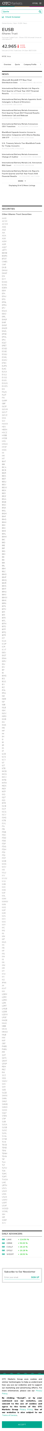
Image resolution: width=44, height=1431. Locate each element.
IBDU (4, 481)
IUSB (4, 861)
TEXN (4, 1156)
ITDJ (3, 855)
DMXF (4, 273)
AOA (4, 235)
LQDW (5, 1014)
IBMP (4, 577)
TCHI (4, 1142)
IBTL (4, 620)
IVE (3, 869)
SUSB (4, 1127)
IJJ (2, 739)
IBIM (4, 568)
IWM (4, 898)
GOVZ (4, 415)
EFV (3, 308)
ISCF (4, 809)
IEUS (4, 681)
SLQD (4, 1092)
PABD (4, 1046)
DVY (4, 279)
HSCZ (4, 432)
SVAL (4, 1136)
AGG (4, 227)
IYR (3, 968)
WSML (5, 1211)
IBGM (4, 513)
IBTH (4, 609)
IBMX (4, 600)
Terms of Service (9, 1415)
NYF (3, 1040)
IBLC (4, 571)
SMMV (5, 1107)
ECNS (4, 285)
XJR (3, 1217)
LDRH (4, 1000)
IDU (3, 664)
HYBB (4, 435)
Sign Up (35, 1277)
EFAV (4, 296)
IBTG (4, 606)
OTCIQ (35, 3)
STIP (4, 1118)
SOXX (4, 1110)
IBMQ (4, 580)
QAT (4, 1055)
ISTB (4, 820)
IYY (3, 977)
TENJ (4, 1150)
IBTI (3, 612)
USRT (4, 1202)
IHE (3, 728)
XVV (4, 1223)
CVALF (10, 1247)
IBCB (4, 470)
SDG (4, 1078)
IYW (4, 974)
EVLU (4, 374)
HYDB (4, 438)
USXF (4, 1205)
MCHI (4, 1029)
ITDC (4, 835)
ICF (3, 638)
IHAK (4, 725)
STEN (4, 1116)
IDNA (4, 658)
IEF (3, 670)
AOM (4, 241)
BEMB (4, 253)
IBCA (4, 467)
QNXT (4, 1061)
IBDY (4, 493)
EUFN (4, 366)
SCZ (4, 1075)
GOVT (4, 412)
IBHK (4, 531)
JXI (3, 985)
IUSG (4, 864)
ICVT (4, 649)
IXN (3, 936)
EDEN (4, 287)
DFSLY (9, 1250)
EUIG (4, 368)
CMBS (4, 261)
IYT (3, 971)
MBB (4, 1026)
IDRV (4, 661)
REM (4, 1066)
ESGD (4, 348)
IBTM (4, 623)
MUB (4, 1034)
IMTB (4, 780)
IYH (3, 956)
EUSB (20, 23)
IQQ (3, 800)
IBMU (4, 591)
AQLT (4, 247)
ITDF (4, 843)
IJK (3, 742)
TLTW (4, 1168)
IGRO (4, 716)
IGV (3, 722)
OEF (4, 1043)
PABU (4, 1049)
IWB (4, 884)
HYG (4, 441)
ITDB (4, 832)
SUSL (4, 1133)
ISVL (4, 823)
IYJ (3, 959)
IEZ (3, 687)
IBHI (3, 525)
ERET (4, 345)
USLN (4, 1197)
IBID (3, 542)
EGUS (4, 311)
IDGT (4, 655)
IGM (3, 710)
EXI (3, 389)
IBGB (4, 502)
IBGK (4, 507)
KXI (3, 991)
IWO (4, 907)
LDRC (4, 997)
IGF (3, 701)
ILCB (4, 754)
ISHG (4, 817)
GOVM (5, 409)
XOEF (4, 1220)
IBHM (4, 536)
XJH (3, 1214)
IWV (4, 919)
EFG (3, 299)
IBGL (4, 510)
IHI (3, 733)
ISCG (4, 812)
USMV (5, 1200)
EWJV (4, 380)
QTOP (4, 1063)
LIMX (9, 1239)
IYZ (3, 979)
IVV (3, 875)
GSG (4, 418)
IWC (4, 887)
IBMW (4, 597)
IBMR (4, 583)
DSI (3, 276)
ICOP (4, 644)
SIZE (4, 1089)
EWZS (5, 386)
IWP (4, 910)
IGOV (4, 713)
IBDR (4, 473)
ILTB (4, 768)
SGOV (4, 1081)
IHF (3, 730)
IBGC (4, 505)
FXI (3, 397)
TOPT (4, 1176)
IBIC (3, 539)
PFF (3, 1052)
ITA (3, 826)
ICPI (3, 646)
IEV (3, 684)
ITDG (4, 846)
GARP (4, 400)
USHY (4, 1191)
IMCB (4, 771)
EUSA (4, 371)
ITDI (3, 852)
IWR (4, 913)
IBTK (4, 618)
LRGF (4, 1017)
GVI (3, 421)
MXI (3, 1037)
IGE (3, 696)
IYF (3, 950)
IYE (3, 948)
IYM (3, 965)
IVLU (4, 872)
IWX (4, 922)
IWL (3, 895)
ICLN (4, 641)
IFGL (4, 690)
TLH (3, 1162)
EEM (4, 290)
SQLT (4, 1113)
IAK (3, 455)
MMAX (5, 1032)
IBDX (4, 490)
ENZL (4, 331)
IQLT (4, 797)
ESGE (4, 351)
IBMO (4, 574)
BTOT (4, 258)
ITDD (4, 838)
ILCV (4, 759)
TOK (4, 1171)
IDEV (4, 652)
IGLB (4, 707)
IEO (3, 678)
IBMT (4, 589)
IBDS (4, 476)
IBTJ (3, 615)
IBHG (4, 519)
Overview (7, 64)
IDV (3, 667)
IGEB (4, 699)
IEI (3, 673)
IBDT (4, 479)
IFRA (4, 693)
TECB (4, 1144)
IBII (3, 557)
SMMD (5, 1104)
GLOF (4, 406)
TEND (4, 1147)
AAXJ (4, 218)
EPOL (4, 337)
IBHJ (4, 528)
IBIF (3, 548)
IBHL (4, 534)
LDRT (4, 1006)
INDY (4, 788)
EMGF (4, 319)
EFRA (4, 305)
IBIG (3, 551)
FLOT (4, 395)
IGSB (4, 719)
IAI (3, 452)
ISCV (4, 814)
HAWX (5, 424)
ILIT (3, 765)
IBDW (4, 487)
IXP (3, 939)
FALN (4, 392)
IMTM (4, 783)
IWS (4, 916)
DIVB (4, 267)
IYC (3, 945)
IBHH (4, 522)
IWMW (5, 901)
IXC (3, 927)
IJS (3, 748)
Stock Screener (12, 17)
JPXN (4, 982)
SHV (4, 1084)
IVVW (4, 878)
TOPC (4, 1173)
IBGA (4, 499)
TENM (4, 1153)
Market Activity (7, 23)
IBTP (4, 629)
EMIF (4, 322)
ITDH (4, 849)
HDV (4, 426)
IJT (3, 751)
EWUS (5, 383)
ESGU (4, 354)
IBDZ (4, 496)
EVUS (4, 377)
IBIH (3, 554)
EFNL (4, 302)
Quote (17, 64)
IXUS (4, 942)
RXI (3, 1072)
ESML (4, 357)
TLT (3, 1165)
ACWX (5, 224)
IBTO (4, 626)
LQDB (4, 1011)
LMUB (4, 1008)
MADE (4, 1020)
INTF (4, 791)
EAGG (4, 282)
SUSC (4, 1130)
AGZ (4, 230)
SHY (4, 1087)
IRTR (4, 803)
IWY (4, 924)
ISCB (4, 806)
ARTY (4, 250)
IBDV (4, 484)
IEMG (4, 675)
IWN (4, 904)
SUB (4, 1121)
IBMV (4, 594)
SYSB (4, 1139)
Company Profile (30, 64)
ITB (3, 829)
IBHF (4, 516)
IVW (4, 881)
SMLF (4, 1101)
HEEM (4, 429)
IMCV (4, 777)
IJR (3, 745)
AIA (3, 232)
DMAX (5, 270)
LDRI (4, 1003)
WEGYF (10, 1254)
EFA (3, 293)
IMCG (4, 774)
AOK (4, 238)
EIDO (4, 313)
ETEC (4, 363)
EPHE (4, 334)
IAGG (4, 450)
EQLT (4, 342)
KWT (4, 988)
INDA (4, 785)
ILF (3, 762)
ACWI (4, 221)
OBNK (9, 1243)
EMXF (4, 325)
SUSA (4, 1124)
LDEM (4, 994)
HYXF (4, 447)
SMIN (4, 1098)
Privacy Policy (26, 1409)
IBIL (3, 565)
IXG (3, 930)
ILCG (4, 756)
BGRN (4, 256)
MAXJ (4, 1023)
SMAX (4, 1095)
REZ (4, 1069)
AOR (4, 244)
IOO (3, 794)
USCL (4, 1188)
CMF (4, 264)
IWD (4, 890)
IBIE (3, 545)
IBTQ (4, 632)
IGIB (3, 704)
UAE (4, 1182)
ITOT (4, 858)
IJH (3, 736)
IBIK (3, 562)
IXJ (3, 933)
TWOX (5, 1179)
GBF (4, 403)
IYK (3, 962)
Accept (22, 1424)
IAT (3, 458)
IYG (3, 953)
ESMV (4, 360)
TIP (3, 1159)
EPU (4, 340)
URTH (4, 1185)
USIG (4, 1194)
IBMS (4, 586)
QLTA (4, 1058)
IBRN (4, 603)
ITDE (4, 840)
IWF (3, 893)
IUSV (4, 867)
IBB (3, 464)
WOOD (5, 1208)
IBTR (4, 635)
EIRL (4, 316)
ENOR (4, 328)
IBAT (4, 461)
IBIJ (3, 560)
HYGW (5, 444)
